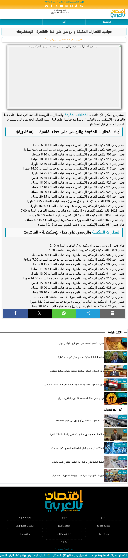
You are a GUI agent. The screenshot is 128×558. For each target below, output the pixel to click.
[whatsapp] (64, 313)
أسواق (64, 518)
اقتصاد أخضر (64, 526)
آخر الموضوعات (113, 409)
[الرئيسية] (46, 5)
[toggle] (21, 21)
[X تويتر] (56, 5)
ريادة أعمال (103, 534)
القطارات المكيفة (76, 115)
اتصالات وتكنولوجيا (25, 526)
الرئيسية (107, 22)
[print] (112, 313)
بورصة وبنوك (25, 518)
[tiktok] (76, 5)
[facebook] (15, 313)
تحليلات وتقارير (64, 534)
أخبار (64, 22)
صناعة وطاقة (103, 526)
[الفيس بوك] (51, 5)
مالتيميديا (25, 534)
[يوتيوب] (61, 5)
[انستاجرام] (66, 5)
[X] (40, 313)
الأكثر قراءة (115, 332)
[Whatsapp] (71, 5)
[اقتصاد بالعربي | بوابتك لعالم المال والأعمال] (118, 14)
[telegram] (88, 313)
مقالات (64, 542)
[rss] (81, 5)
